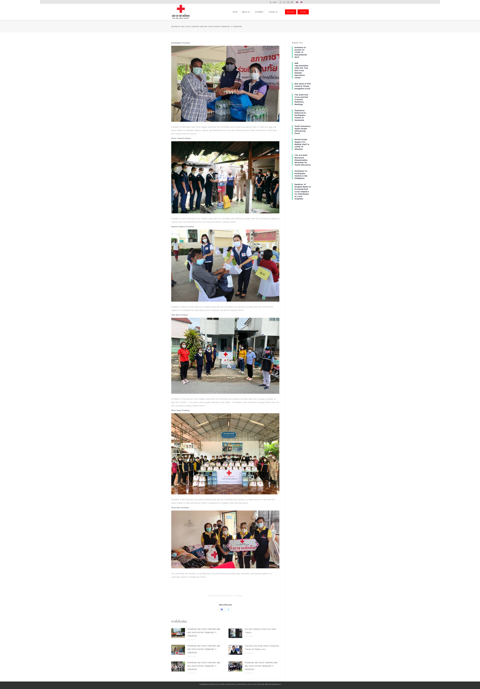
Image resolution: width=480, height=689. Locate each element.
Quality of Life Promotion (223, 595)
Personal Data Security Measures (269, 684)
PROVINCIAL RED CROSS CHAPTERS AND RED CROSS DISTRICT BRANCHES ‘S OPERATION (204, 632)
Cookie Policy (241, 684)
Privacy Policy (230, 684)
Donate (303, 11)
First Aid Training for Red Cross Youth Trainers (260, 631)
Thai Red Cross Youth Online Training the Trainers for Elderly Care (262, 647)
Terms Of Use (252, 684)
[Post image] (178, 633)
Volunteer (291, 11)
